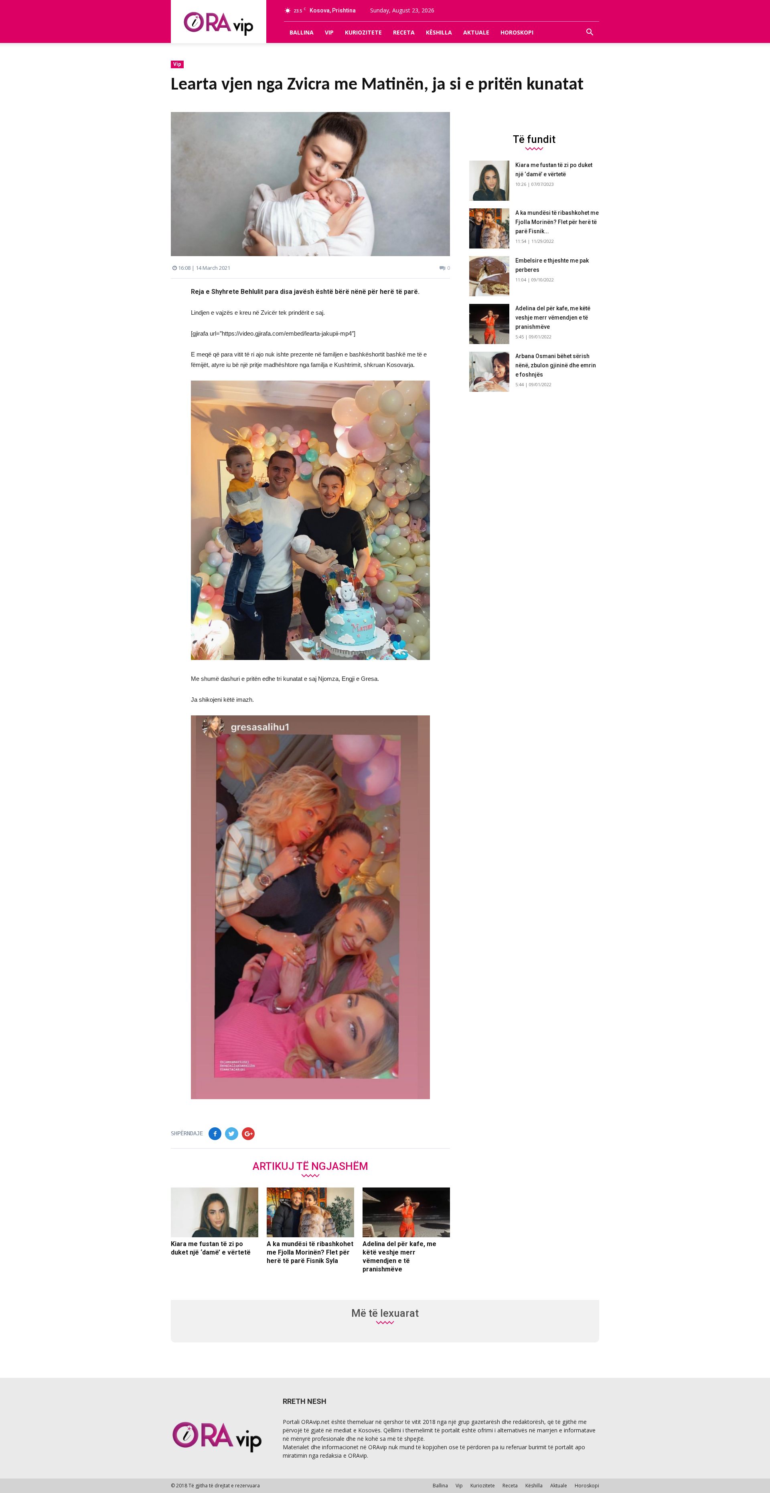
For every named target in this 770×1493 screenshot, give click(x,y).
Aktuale (476, 32)
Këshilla (439, 32)
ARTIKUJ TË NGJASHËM (310, 1165)
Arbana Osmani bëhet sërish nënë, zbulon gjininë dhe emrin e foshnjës (555, 365)
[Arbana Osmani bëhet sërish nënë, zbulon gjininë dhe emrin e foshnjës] (489, 372)
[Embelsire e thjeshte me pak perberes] (489, 276)
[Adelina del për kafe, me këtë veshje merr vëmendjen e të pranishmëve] (406, 1212)
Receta (404, 32)
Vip (329, 32)
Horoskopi (516, 32)
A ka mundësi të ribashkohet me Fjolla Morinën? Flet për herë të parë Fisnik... (557, 222)
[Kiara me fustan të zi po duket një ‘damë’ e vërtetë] (214, 1212)
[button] (589, 32)
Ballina (302, 32)
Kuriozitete (363, 32)
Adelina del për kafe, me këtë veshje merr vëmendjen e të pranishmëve (552, 317)
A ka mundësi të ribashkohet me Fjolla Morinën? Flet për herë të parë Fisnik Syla (310, 1252)
